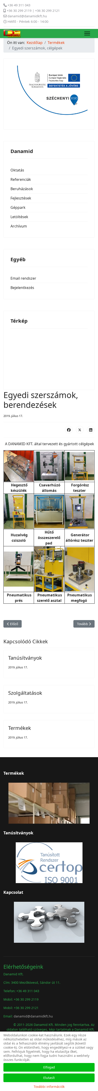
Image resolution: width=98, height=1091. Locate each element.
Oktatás (17, 170)
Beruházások (21, 188)
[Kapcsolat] (49, 922)
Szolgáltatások (25, 692)
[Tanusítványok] (49, 862)
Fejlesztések (20, 198)
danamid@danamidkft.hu (27, 16)
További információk (49, 1086)
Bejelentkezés (22, 287)
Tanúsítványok (25, 657)
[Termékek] (49, 803)
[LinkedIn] (91, 430)
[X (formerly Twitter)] (80, 430)
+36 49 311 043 (19, 5)
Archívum (18, 226)
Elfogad (49, 1067)
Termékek (19, 727)
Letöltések (19, 216)
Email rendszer (23, 278)
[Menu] (87, 33)
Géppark (18, 207)
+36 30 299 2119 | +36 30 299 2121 (33, 10)
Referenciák (20, 179)
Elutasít (49, 1078)
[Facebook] (69, 430)
